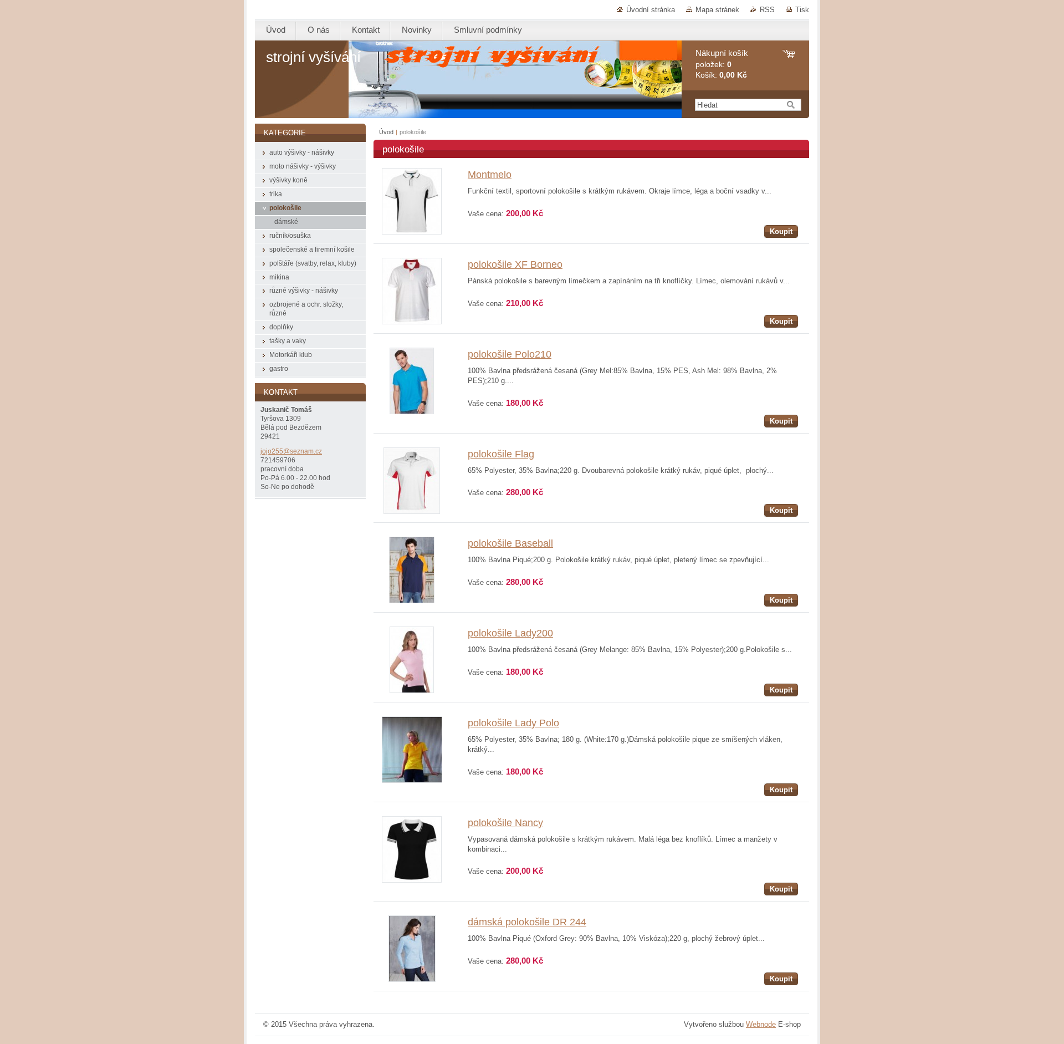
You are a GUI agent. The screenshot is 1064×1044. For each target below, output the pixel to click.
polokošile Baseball (510, 543)
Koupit (781, 231)
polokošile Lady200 (510, 633)
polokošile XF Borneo (515, 264)
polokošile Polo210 (509, 354)
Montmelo (489, 174)
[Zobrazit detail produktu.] (412, 232)
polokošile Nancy (505, 822)
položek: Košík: (721, 64)
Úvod (386, 132)
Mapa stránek (717, 10)
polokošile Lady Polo (513, 723)
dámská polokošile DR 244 (527, 922)
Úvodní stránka (650, 10)
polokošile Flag (501, 454)
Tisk (802, 10)
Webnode (761, 1024)
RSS (767, 10)
